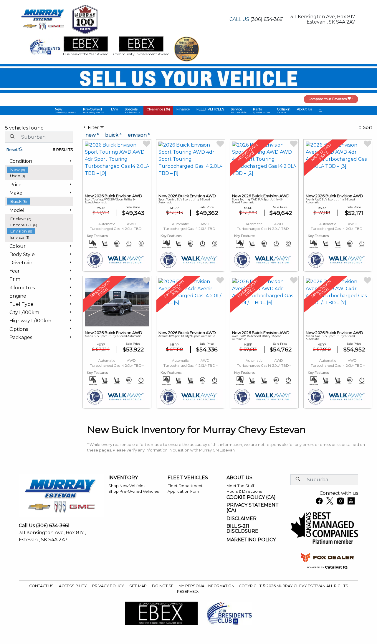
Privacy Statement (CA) (252, 507)
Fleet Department (185, 486)
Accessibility (73, 586)
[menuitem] (40, 170)
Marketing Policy (251, 539)
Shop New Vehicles (126, 486)
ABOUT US (239, 477)
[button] (66, 110)
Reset (12, 149)
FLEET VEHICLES (188, 477)
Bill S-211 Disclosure (242, 529)
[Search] (12, 137)
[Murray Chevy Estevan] (43, 19)
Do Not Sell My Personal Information (193, 586)
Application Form (184, 491)
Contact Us (41, 586)
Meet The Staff (240, 486)
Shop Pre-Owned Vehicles (133, 491)
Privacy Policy (108, 586)
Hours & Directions (244, 491)
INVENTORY (123, 477)
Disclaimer (241, 518)
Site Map (138, 586)
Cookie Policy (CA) (251, 497)
